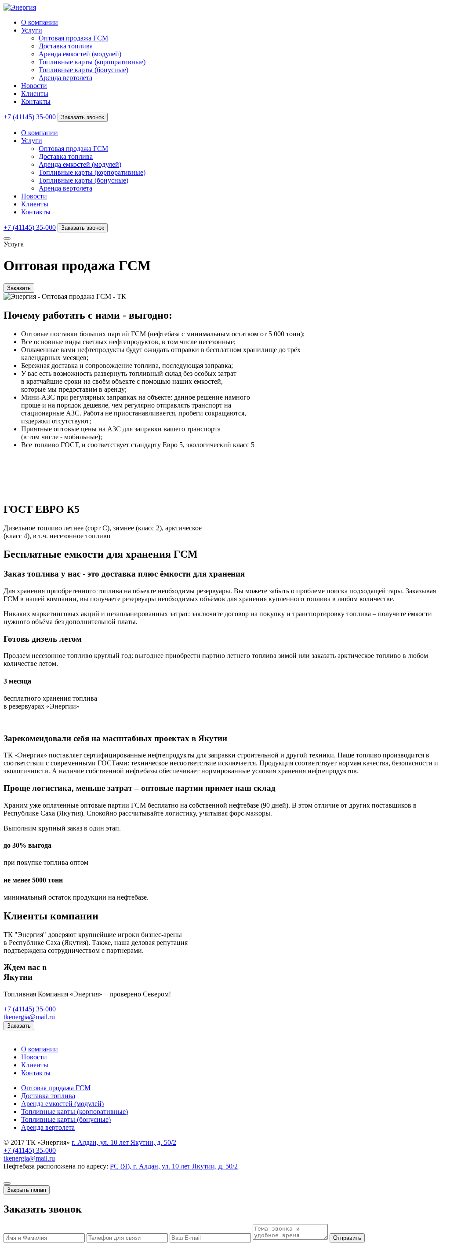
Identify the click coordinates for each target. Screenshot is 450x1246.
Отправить (347, 1238)
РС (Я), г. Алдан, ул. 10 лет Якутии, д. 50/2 (174, 1166)
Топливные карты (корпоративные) (92, 62)
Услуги (31, 30)
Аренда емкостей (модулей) (80, 54)
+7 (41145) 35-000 (30, 117)
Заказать (19, 288)
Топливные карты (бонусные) (83, 70)
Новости (34, 85)
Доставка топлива (66, 46)
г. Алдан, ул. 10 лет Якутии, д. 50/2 (124, 1142)
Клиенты (34, 93)
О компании (39, 22)
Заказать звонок (82, 117)
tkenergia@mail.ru (29, 1017)
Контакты (36, 101)
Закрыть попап (26, 1190)
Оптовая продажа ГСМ (73, 38)
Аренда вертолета (65, 77)
